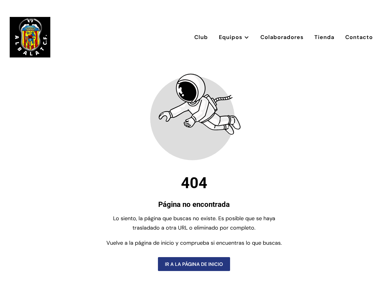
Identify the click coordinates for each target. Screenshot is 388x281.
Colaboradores (281, 37)
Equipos (230, 37)
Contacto (359, 37)
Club (201, 37)
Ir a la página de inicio (194, 264)
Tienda (324, 37)
